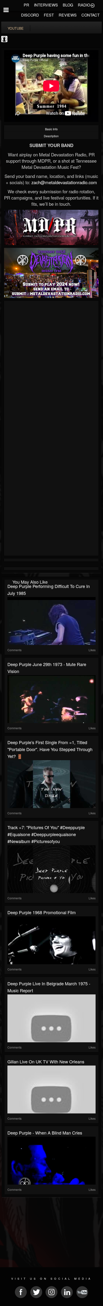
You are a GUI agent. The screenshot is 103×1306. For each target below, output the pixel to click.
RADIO (84, 5)
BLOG (68, 5)
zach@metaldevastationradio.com (64, 182)
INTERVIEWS (46, 5)
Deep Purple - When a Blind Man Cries (44, 1132)
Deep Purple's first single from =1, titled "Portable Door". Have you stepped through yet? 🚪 (49, 749)
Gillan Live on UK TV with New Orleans (45, 1061)
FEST (49, 15)
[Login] (92, 5)
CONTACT (90, 15)
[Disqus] (51, 366)
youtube (15, 28)
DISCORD (30, 15)
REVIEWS (68, 15)
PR (26, 5)
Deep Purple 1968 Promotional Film (41, 912)
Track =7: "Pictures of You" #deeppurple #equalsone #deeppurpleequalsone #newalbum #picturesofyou (46, 834)
